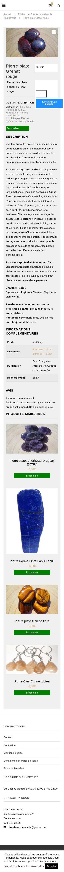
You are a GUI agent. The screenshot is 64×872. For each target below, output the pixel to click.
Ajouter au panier (49, 103)
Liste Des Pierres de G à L (18, 108)
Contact (8, 737)
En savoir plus (35, 866)
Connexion (10, 745)
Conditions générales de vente (21, 760)
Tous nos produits (24, 121)
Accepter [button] (51, 866)
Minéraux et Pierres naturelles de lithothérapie (17, 115)
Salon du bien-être (14, 768)
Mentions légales (13, 752)
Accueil (7, 14)
